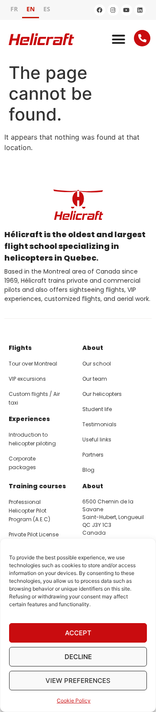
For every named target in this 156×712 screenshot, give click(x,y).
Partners (93, 454)
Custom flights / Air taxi (34, 398)
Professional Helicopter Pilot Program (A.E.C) (29, 510)
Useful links (96, 439)
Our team (94, 378)
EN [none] (30, 9)
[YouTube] (126, 10)
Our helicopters (102, 394)
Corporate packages (22, 463)
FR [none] (14, 9)
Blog (88, 470)
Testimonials (99, 424)
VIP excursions (27, 378)
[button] (118, 39)
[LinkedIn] (140, 10)
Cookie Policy (74, 700)
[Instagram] (113, 10)
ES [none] (46, 9)
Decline (78, 657)
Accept (78, 633)
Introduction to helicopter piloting (32, 439)
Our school (96, 363)
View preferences (78, 680)
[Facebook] (99, 10)
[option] (14, 10)
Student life (97, 409)
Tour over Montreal (33, 363)
